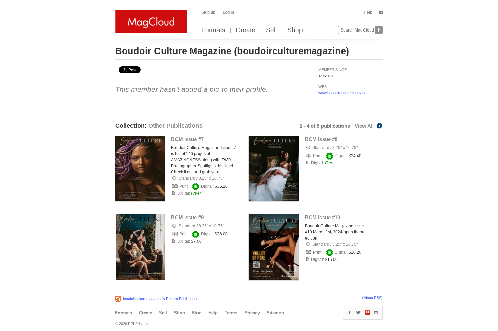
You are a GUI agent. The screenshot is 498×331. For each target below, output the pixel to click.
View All (364, 126)
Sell (271, 30)
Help (368, 12)
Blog (197, 312)
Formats (213, 30)
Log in (228, 12)
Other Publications (175, 125)
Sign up (208, 12)
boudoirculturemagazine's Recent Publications (161, 299)
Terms (231, 312)
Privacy (252, 312)
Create (245, 30)
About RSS (372, 298)
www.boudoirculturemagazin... (343, 93)
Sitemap (275, 312)
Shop (295, 30)
